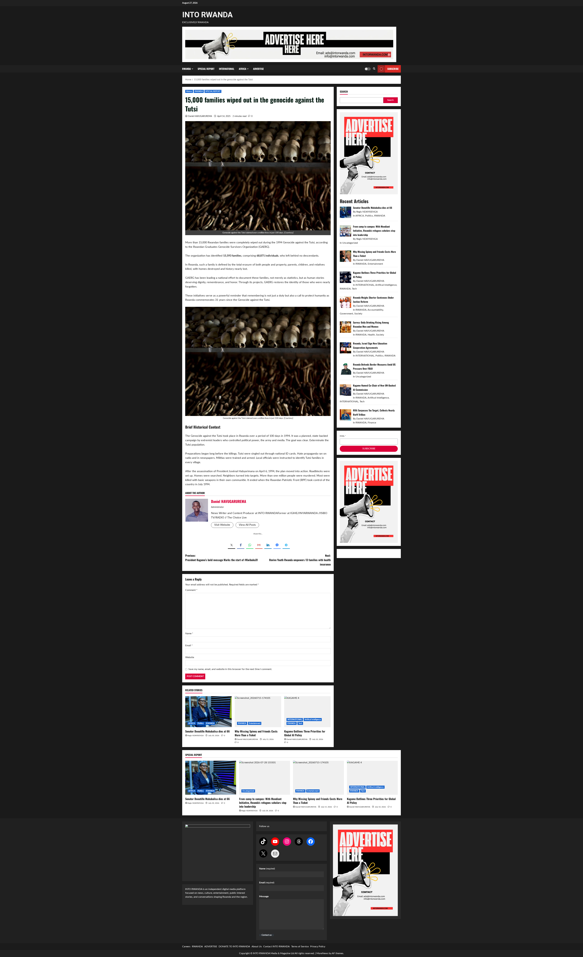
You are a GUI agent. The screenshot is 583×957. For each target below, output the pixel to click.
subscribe (393, 69)
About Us (257, 946)
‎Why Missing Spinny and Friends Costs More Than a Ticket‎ (256, 733)
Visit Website (222, 525)
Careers (186, 946)
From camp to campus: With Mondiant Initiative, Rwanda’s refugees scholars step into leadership (262, 802)
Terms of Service (300, 946)
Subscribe (368, 448)
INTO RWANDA (207, 14)
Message (264, 896)
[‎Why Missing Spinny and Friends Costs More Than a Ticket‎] (258, 711)
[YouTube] (275, 841)
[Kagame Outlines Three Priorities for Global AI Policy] (307, 711)
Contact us (267, 935)
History (189, 91)
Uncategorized (248, 791)
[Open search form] (374, 69)
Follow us (264, 826)
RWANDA (186, 69)
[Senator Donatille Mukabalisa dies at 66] (208, 711)
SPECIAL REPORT (206, 69)
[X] (263, 853)
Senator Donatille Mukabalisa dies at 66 (207, 731)
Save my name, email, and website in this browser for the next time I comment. (230, 669)
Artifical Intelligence (313, 719)
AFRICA (242, 69)
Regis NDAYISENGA (196, 735)
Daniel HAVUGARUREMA (200, 116)
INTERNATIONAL (226, 69)
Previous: (221, 557)
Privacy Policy (317, 946)
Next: (300, 559)
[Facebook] (311, 841)
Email (189, 645)
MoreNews (322, 953)
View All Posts (247, 525)
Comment (191, 590)
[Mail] (275, 854)
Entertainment (254, 723)
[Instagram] (287, 841)
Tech (300, 723)
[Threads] (299, 841)
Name (189, 633)
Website (189, 657)
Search (344, 91)
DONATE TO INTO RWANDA (234, 946)
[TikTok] (263, 841)
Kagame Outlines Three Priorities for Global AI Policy (304, 733)
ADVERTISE (258, 69)
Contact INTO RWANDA (276, 946)
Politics (201, 723)
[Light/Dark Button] (368, 68)
